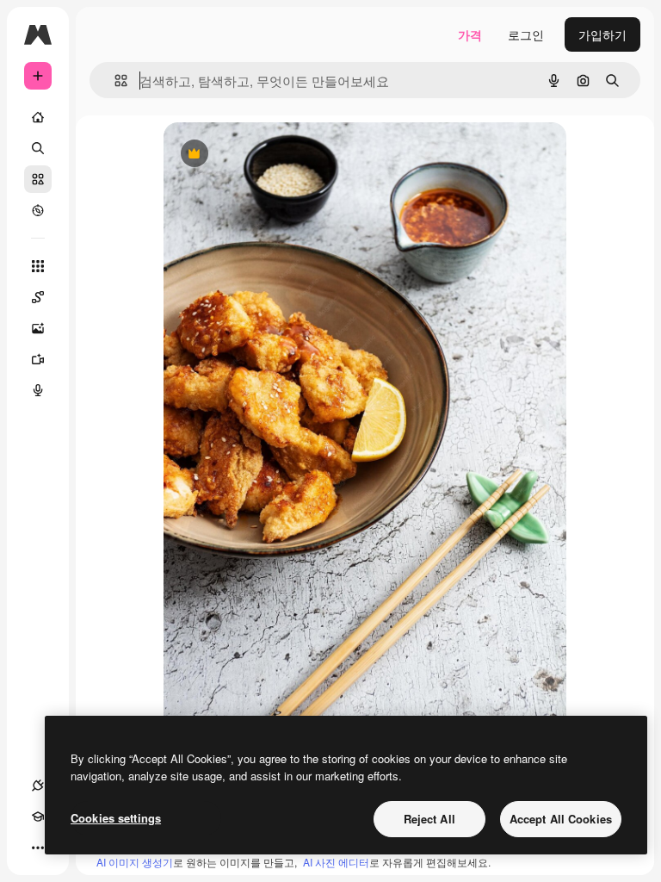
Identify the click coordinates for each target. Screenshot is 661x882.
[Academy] (38, 816)
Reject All (429, 819)
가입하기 (602, 34)
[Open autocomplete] (114, 80)
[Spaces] (38, 297)
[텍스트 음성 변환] (38, 390)
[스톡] (38, 179)
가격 (470, 34)
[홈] (38, 117)
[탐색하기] (38, 210)
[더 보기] (38, 847)
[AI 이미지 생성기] (38, 328)
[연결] (38, 785)
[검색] (38, 148)
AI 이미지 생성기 (134, 861)
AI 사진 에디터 (336, 861)
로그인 (526, 34)
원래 (262, 155)
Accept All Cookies (561, 819)
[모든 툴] (38, 266)
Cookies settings (116, 818)
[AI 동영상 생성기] (38, 359)
